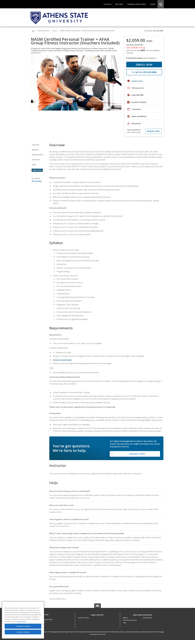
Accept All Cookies (23, 626)
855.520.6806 (37, 181)
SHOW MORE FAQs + (58, 599)
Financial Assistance (130, 620)
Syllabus (35, 150)
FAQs (34, 164)
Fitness (54, 31)
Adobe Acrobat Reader (62, 360)
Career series (137, 81)
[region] (23, 620)
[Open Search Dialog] (161, 4)
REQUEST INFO (153, 131)
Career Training (83, 618)
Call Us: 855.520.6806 (153, 31)
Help (124, 623)
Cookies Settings (23, 632)
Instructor (36, 160)
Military (125, 618)
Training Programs (43, 31)
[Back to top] (97, 614)
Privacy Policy (101, 634)
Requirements (37, 155)
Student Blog (147, 618)
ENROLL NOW (144, 64)
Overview (35, 145)
